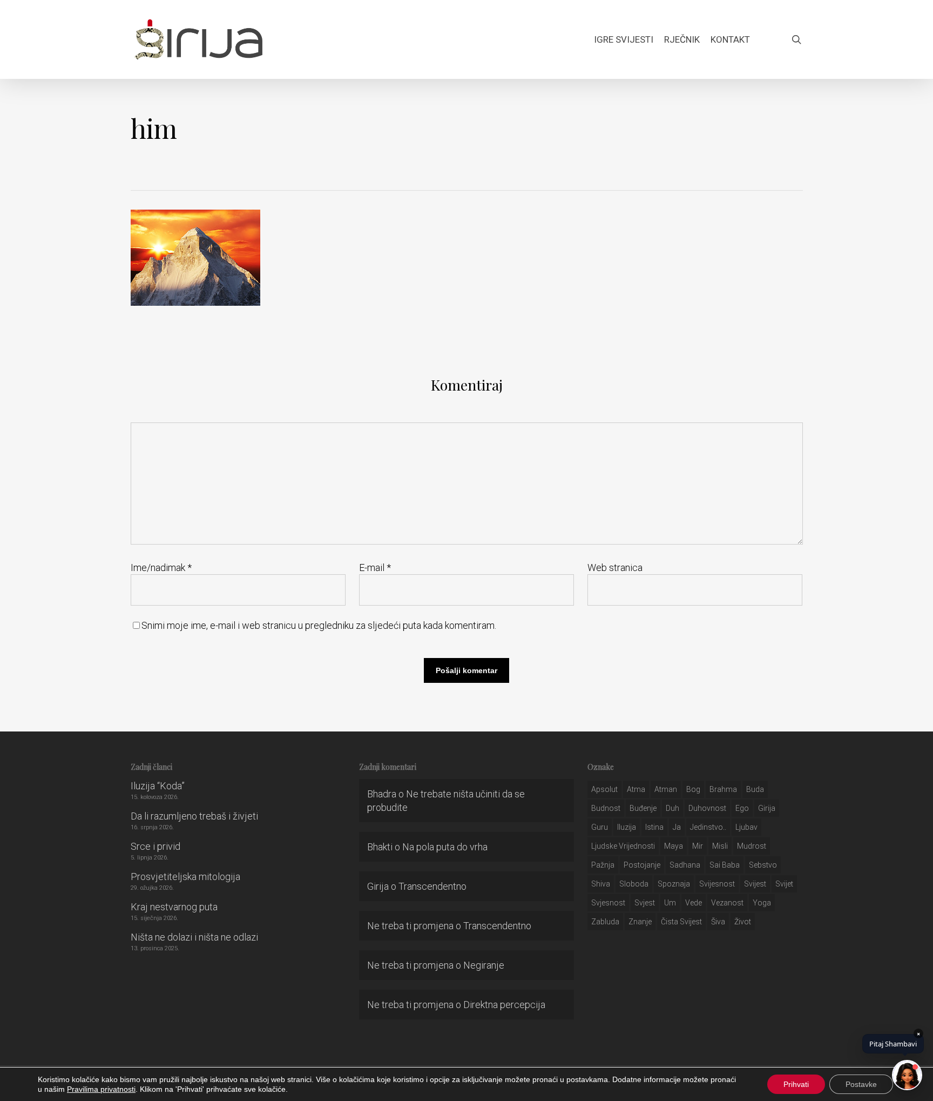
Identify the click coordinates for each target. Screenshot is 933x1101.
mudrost (751, 846)
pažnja (602, 865)
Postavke (861, 1084)
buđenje (643, 808)
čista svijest (681, 921)
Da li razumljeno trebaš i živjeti (194, 816)
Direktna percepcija (504, 1004)
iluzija (626, 827)
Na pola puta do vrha (445, 846)
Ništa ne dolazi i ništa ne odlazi (194, 937)
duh (672, 808)
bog (693, 789)
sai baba (724, 865)
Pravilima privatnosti (101, 1089)
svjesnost (608, 902)
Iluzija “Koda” (158, 785)
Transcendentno (432, 886)
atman (665, 789)
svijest (755, 884)
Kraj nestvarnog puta (174, 906)
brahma (723, 789)
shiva (600, 884)
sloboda (633, 884)
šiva (718, 921)
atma (636, 789)
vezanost (727, 902)
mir (697, 846)
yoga (762, 902)
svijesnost (717, 884)
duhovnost (707, 808)
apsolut (604, 789)
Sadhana (685, 865)
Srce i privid (155, 846)
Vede (693, 902)
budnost (605, 808)
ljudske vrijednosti (623, 846)
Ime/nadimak (161, 567)
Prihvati (796, 1084)
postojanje (642, 865)
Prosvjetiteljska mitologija (185, 876)
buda (755, 789)
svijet (784, 884)
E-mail (375, 567)
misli (720, 846)
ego (742, 808)
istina (654, 827)
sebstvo (763, 865)
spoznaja (674, 884)
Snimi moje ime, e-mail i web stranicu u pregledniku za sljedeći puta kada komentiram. (318, 625)
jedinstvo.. (708, 827)
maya (673, 846)
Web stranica (615, 567)
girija (766, 808)
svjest (644, 902)
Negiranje (483, 965)
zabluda (605, 921)
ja (677, 827)
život (742, 921)
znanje (640, 921)
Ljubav (746, 827)
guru (599, 827)
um (670, 902)
